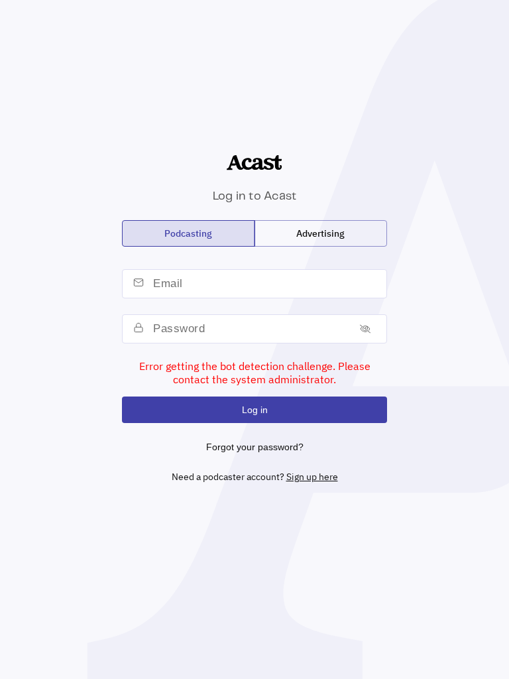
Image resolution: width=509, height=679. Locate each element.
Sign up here (312, 477)
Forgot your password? (255, 447)
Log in (255, 409)
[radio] (188, 233)
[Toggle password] (365, 329)
